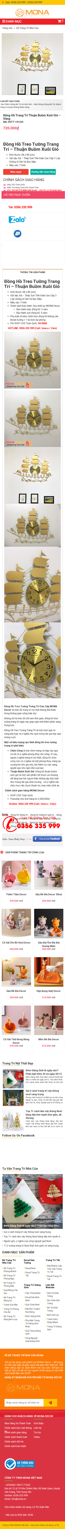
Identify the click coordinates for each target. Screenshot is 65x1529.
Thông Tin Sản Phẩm (32, 272)
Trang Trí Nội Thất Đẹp (17, 1063)
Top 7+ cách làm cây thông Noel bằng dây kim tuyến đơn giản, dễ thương (44, 1115)
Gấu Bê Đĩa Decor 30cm (48, 894)
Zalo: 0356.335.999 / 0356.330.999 (23, 2)
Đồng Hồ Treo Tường (16, 706)
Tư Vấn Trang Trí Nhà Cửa (20, 1168)
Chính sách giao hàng (16, 1432)
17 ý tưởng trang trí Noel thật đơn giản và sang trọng (31, 1245)
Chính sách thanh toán (16, 1437)
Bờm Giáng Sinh (33, 1316)
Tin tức (37, 1432)
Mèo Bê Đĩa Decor (48, 1039)
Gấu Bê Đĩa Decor (16, 991)
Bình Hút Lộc (53, 1315)
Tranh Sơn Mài (11, 1305)
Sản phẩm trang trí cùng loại (24, 852)
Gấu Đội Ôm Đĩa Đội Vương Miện (49, 944)
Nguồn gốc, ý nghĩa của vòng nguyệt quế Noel (27, 1241)
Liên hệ (37, 1427)
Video (37, 1437)
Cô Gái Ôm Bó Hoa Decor (16, 942)
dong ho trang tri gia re (42, 814)
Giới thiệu (38, 1423)
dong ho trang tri (19, 814)
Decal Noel (30, 1268)
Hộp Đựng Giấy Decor (49, 991)
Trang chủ (7, 28)
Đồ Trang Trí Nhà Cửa (27, 28)
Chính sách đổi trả (14, 1441)
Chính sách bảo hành (15, 1446)
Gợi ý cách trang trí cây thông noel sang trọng (27, 1232)
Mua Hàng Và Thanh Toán (18, 1423)
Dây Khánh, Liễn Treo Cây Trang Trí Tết (54, 1269)
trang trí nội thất (31, 709)
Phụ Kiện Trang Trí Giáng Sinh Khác (32, 1323)
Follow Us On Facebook (18, 1135)
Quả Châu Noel (32, 1304)
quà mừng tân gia (43, 733)
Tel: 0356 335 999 (20, 207)
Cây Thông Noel (32, 1293)
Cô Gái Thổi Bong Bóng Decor (16, 1041)
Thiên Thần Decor (16, 894)
